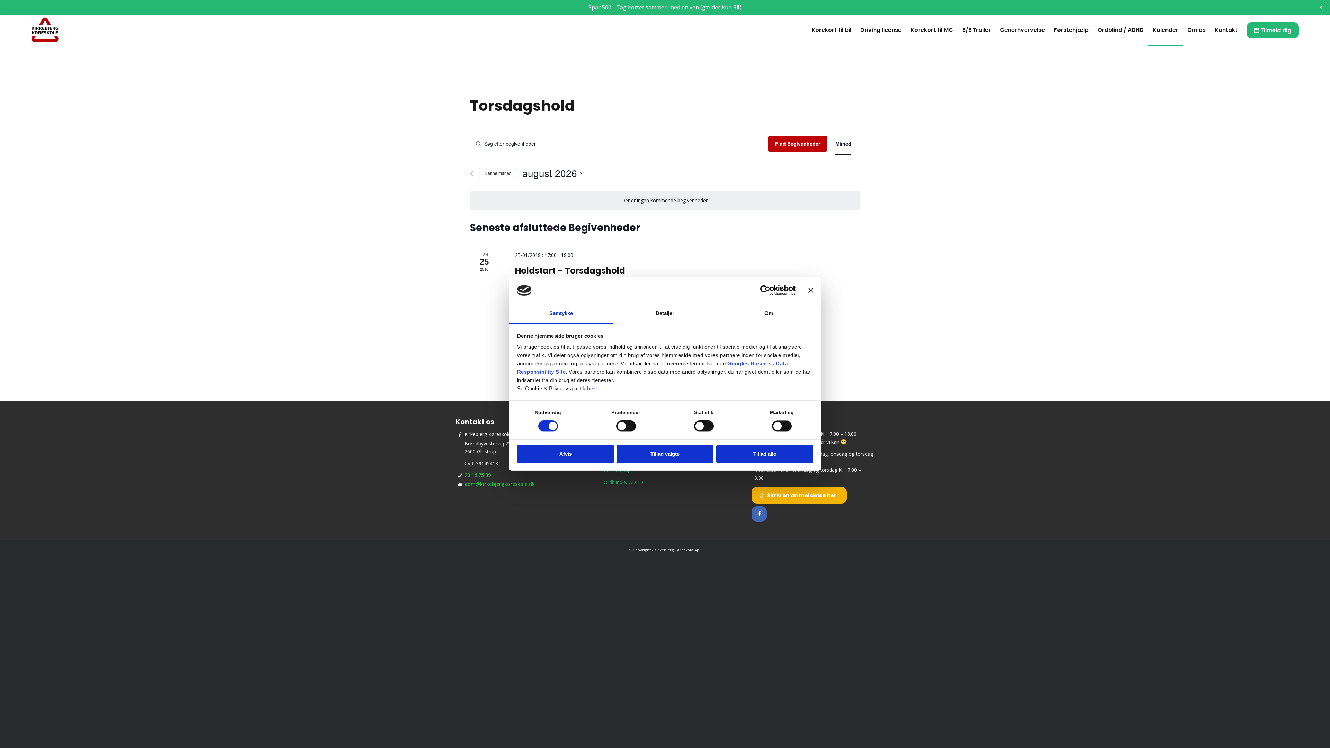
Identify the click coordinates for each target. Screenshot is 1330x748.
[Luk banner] (810, 290)
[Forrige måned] (472, 173)
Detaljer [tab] (665, 313)
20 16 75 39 (477, 475)
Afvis (565, 454)
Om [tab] (768, 313)
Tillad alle (764, 454)
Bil (736, 7)
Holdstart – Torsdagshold (570, 270)
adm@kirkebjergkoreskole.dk (499, 484)
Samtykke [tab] (561, 313)
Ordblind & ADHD (623, 482)
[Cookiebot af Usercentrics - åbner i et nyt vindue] (765, 290)
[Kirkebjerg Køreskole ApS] (45, 30)
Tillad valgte (665, 454)
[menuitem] (831, 30)
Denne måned (498, 173)
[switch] (626, 426)
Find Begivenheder (797, 143)
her (591, 388)
